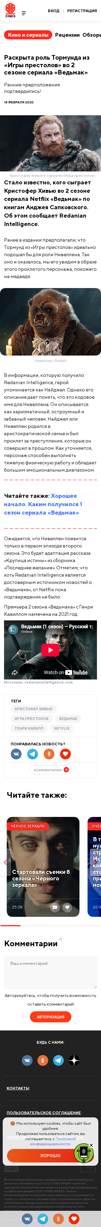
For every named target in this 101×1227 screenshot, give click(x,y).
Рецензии (67, 35)
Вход (54, 11)
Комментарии (51, 770)
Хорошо (50, 1155)
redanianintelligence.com (49, 682)
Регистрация (82, 11)
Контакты (18, 1088)
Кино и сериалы (28, 35)
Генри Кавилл (29, 728)
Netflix (61, 728)
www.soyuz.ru (84, 1179)
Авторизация (50, 1017)
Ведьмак (68, 719)
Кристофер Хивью (34, 709)
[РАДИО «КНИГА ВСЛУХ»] (84, 1153)
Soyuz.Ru (10, 10)
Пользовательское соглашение (44, 1113)
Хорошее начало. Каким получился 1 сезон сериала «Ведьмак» (43, 504)
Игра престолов (31, 719)
